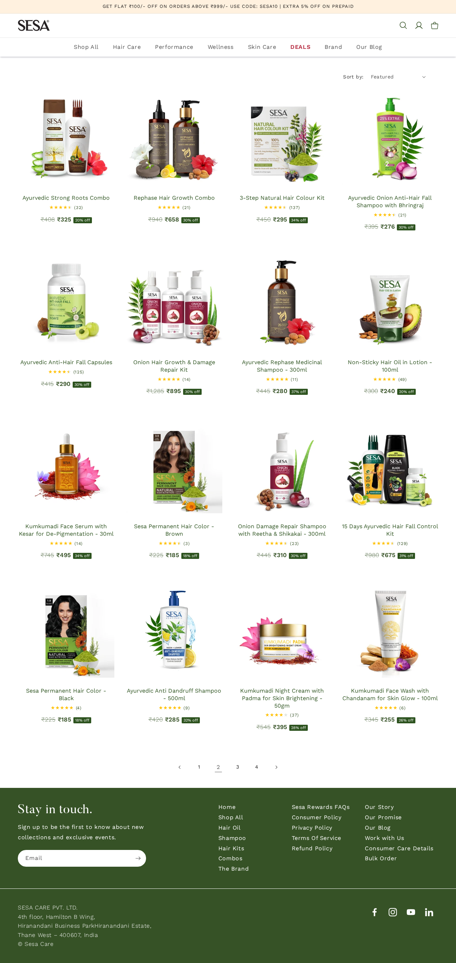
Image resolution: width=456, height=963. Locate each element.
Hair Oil (229, 827)
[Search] (403, 25)
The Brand (233, 868)
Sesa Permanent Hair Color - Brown (174, 530)
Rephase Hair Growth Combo (174, 197)
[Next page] (276, 767)
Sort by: (353, 77)
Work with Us (384, 838)
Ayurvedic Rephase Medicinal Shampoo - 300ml (282, 366)
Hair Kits (231, 848)
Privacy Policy (312, 827)
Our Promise (383, 817)
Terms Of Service (317, 838)
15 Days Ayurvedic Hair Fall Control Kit (390, 530)
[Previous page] (180, 767)
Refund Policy (312, 848)
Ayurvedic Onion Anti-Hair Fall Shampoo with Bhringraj (390, 201)
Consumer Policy (317, 817)
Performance (174, 47)
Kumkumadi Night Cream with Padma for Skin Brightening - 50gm (282, 698)
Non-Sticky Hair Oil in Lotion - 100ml (390, 366)
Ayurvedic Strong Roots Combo (66, 197)
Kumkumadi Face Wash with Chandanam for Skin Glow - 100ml (390, 694)
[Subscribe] (138, 858)
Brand (333, 47)
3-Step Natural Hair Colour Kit (282, 197)
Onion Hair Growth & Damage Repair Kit (174, 366)
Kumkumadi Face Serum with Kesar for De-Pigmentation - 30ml (66, 530)
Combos (230, 858)
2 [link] (218, 767)
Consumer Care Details (399, 848)
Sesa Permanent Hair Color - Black (66, 694)
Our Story (379, 807)
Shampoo (232, 838)
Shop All (86, 47)
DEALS (300, 47)
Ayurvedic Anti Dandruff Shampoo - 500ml (174, 694)
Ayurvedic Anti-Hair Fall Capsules (66, 362)
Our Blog (369, 47)
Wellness (221, 47)
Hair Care (127, 47)
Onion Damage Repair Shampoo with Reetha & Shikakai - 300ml (282, 530)
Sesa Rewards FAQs (321, 807)
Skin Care (262, 47)
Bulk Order (381, 858)
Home (226, 807)
